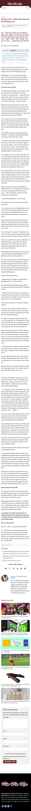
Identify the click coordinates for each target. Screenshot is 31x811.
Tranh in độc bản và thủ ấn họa (11, 560)
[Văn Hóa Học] (15, 3)
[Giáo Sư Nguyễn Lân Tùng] (4, 578)
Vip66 (2, 776)
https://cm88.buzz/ (20, 776)
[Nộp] (27, 7)
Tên (4, 731)
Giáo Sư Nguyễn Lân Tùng (19, 577)
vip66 (12, 776)
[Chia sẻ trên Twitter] (13, 568)
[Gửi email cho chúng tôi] (11, 806)
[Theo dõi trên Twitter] (8, 806)
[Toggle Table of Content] (27, 50)
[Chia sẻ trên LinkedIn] (25, 568)
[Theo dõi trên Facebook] (2, 806)
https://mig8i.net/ (5, 779)
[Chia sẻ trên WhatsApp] (6, 568)
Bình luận (6, 717)
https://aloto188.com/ (17, 779)
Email (5, 738)
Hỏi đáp (3, 17)
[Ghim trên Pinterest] (21, 568)
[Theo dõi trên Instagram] (5, 806)
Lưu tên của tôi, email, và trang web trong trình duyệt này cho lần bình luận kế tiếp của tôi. (14, 756)
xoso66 (7, 776)
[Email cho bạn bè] (17, 568)
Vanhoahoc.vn (10, 25)
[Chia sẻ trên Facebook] (9, 568)
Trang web (6, 746)
